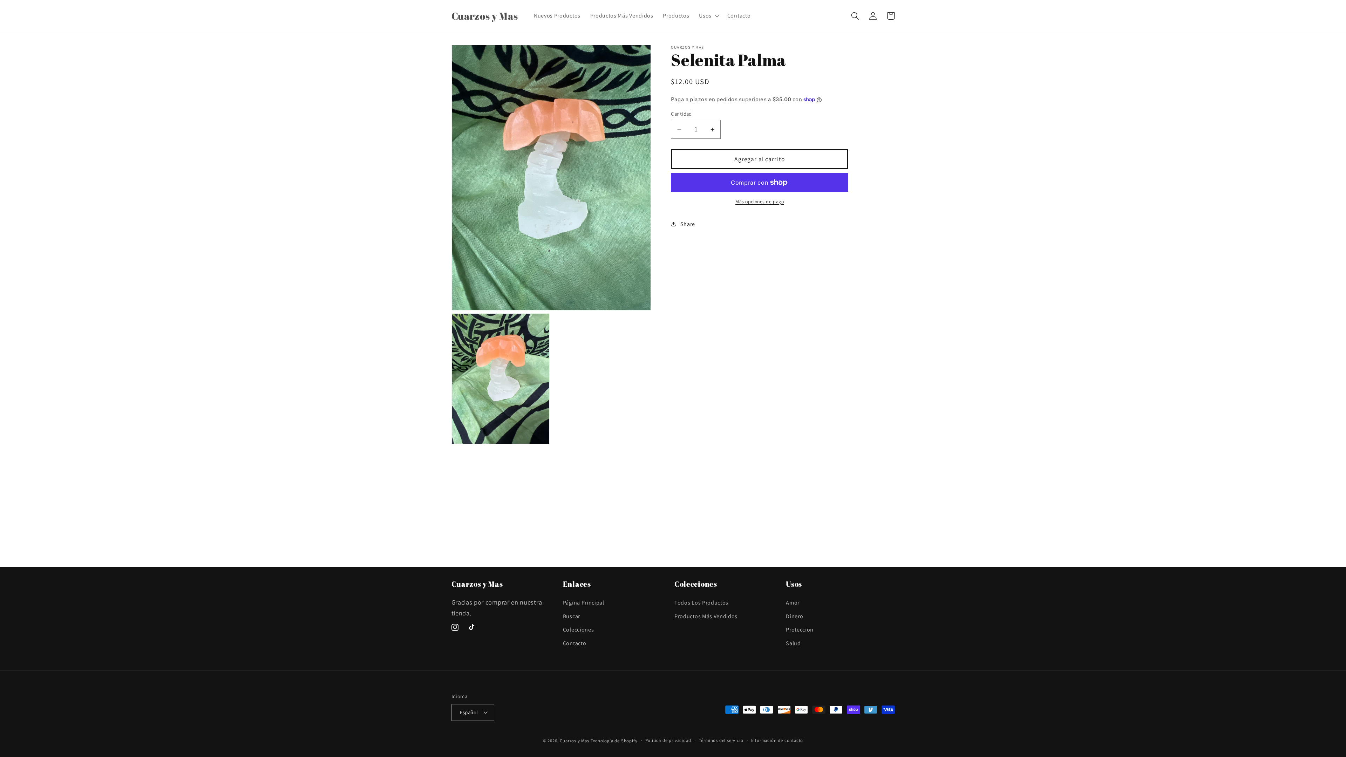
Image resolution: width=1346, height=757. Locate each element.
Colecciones (578, 629)
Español (469, 712)
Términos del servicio (721, 740)
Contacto (574, 643)
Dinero (794, 616)
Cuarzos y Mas (574, 741)
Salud (793, 643)
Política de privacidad (668, 740)
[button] (708, 15)
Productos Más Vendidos (705, 616)
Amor (793, 602)
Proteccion (800, 629)
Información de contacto (777, 740)
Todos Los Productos (701, 602)
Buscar (571, 616)
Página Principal (583, 602)
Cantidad (681, 113)
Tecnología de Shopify (614, 741)
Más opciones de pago (759, 201)
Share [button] (687, 224)
